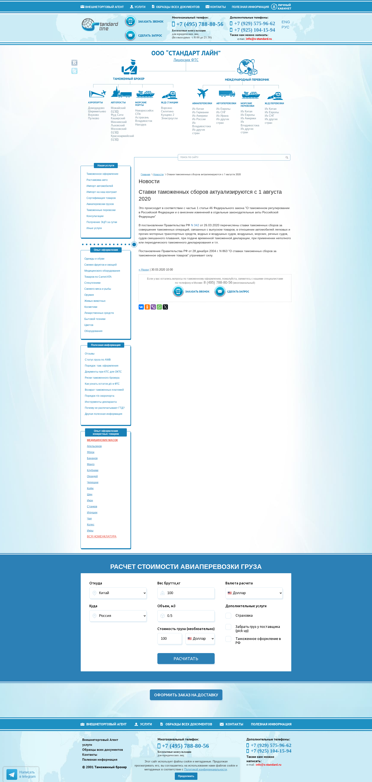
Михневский (119, 122)
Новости (158, 174)
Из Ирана (222, 115)
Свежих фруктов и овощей (100, 264)
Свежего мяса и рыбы (97, 288)
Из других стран (198, 131)
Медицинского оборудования (102, 270)
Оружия (89, 294)
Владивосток (143, 120)
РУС (285, 27)
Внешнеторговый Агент (104, 7)
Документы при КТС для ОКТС (103, 371)
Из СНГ (221, 112)
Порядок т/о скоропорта (99, 395)
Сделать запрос (150, 35)
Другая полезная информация (103, 413)
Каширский (118, 118)
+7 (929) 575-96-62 (271, 745)
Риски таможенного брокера (102, 377)
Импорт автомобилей (100, 185)
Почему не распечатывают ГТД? (105, 407)
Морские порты (141, 104)
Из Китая (198, 108)
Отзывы (90, 353)
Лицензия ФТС (186, 59)
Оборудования (93, 331)
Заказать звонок (151, 21)
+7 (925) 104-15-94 (271, 751)
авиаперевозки (202, 103)
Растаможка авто (97, 179)
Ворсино (166, 108)
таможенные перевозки (101, 210)
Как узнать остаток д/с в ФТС (102, 383)
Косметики (90, 306)
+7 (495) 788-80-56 (199, 24)
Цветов (88, 325)
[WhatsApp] (159, 307)
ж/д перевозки (274, 103)
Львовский (118, 125)
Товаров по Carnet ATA (98, 276)
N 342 (195, 225)
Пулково (93, 118)
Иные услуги (94, 228)
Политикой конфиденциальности (205, 769)
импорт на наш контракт (102, 192)
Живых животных (94, 300)
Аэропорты (95, 102)
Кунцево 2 (167, 114)
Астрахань (142, 117)
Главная (145, 174)
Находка (140, 124)
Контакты (218, 7)
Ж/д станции (169, 102)
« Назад (144, 269)
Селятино (167, 111)
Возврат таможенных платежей (104, 389)
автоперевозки (226, 103)
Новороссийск (144, 110)
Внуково (93, 114)
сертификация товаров (101, 198)
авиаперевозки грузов (100, 204)
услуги (140, 7)
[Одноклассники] (147, 307)
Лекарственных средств (99, 312)
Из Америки (200, 115)
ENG (286, 22)
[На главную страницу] (100, 24)
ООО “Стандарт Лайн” (186, 53)
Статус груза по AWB (98, 359)
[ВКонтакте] (141, 307)
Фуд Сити (117, 114)
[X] (165, 307)
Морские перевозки (247, 104)
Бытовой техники (94, 319)
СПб (138, 114)
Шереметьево (97, 111)
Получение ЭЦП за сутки (102, 222)
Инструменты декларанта (101, 401)
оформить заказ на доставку (186, 695)
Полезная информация (250, 7)
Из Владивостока (201, 124)
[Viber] (153, 307)
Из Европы (223, 108)
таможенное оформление (102, 173)
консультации (95, 216)
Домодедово (96, 108)
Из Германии (200, 112)
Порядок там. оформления (101, 365)
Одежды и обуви (94, 258)
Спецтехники (92, 282)
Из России (199, 119)
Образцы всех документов (178, 7)
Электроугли (169, 118)
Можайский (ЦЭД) (118, 109)
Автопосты (118, 102)
